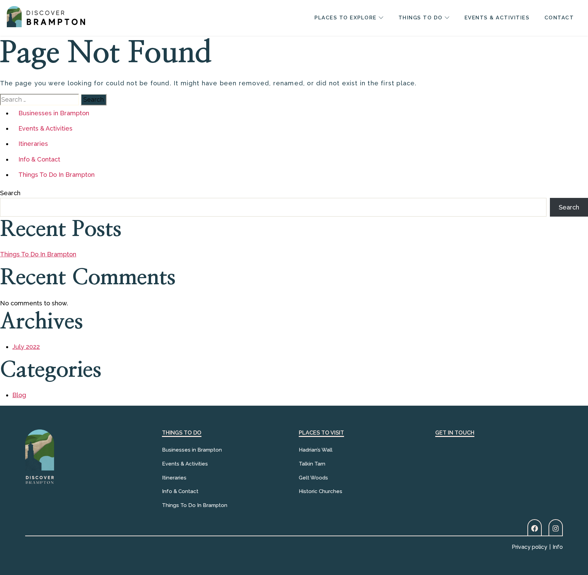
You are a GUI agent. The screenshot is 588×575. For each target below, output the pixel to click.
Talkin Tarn (312, 464)
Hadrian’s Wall (315, 450)
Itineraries (33, 143)
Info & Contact (39, 159)
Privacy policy (529, 547)
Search (10, 193)
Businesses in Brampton (53, 113)
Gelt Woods (313, 478)
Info (558, 547)
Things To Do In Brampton (56, 174)
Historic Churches (320, 491)
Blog (19, 395)
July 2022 (26, 346)
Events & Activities (45, 128)
